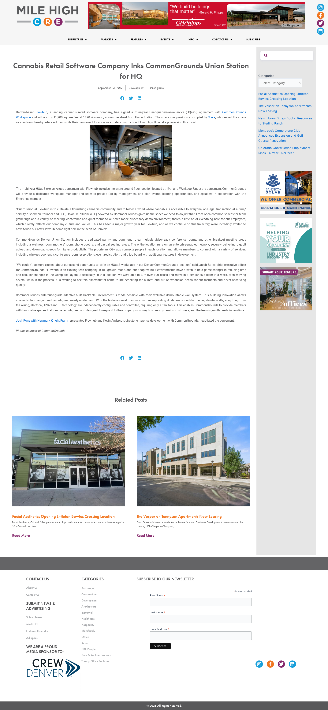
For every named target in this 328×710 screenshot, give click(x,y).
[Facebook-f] (320, 15)
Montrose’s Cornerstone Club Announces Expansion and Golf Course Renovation (280, 135)
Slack (211, 117)
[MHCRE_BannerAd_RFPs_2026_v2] (196, 15)
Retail (84, 643)
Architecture (88, 606)
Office (85, 637)
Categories (266, 76)
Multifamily (88, 631)
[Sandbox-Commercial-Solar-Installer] (286, 192)
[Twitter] (320, 23)
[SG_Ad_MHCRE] (286, 240)
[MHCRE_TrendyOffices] (286, 288)
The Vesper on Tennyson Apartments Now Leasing (179, 516)
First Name (157, 595)
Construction (89, 594)
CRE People (88, 649)
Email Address (159, 629)
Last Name (157, 612)
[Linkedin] (320, 31)
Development (136, 88)
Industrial (87, 613)
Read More (21, 535)
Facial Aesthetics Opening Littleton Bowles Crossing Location (63, 516)
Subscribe (253, 39)
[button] (122, 98)
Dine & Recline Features (96, 655)
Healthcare (88, 619)
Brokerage (87, 588)
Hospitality (87, 625)
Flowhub (41, 112)
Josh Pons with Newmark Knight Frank (42, 320)
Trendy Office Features (95, 661)
